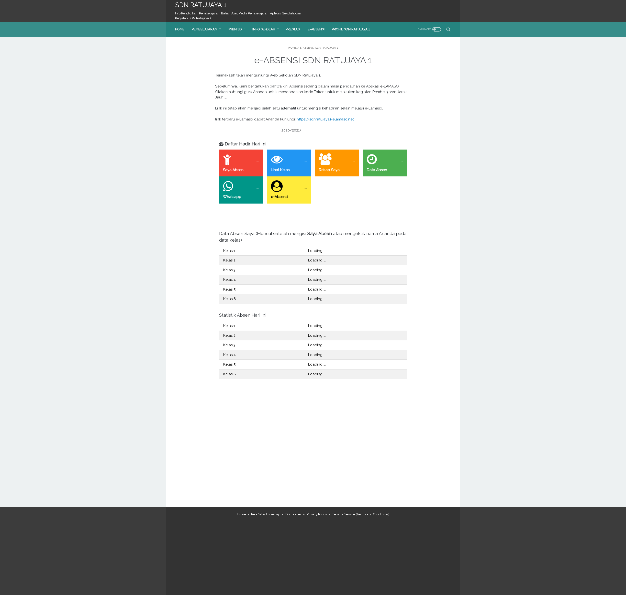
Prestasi (293, 29)
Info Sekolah (263, 29)
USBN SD (235, 29)
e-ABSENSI (316, 29)
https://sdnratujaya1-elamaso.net (325, 119)
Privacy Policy (317, 514)
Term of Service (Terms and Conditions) (360, 514)
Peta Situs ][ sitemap (265, 514)
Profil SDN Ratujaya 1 (351, 29)
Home (179, 29)
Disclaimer (293, 514)
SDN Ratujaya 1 (200, 5)
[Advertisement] (313, 556)
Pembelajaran (204, 29)
